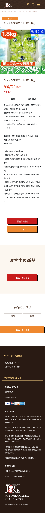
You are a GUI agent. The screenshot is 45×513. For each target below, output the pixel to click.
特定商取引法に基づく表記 (17, 458)
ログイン (22, 230)
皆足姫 (13, 316)
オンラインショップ (11, 11)
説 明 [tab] (13, 98)
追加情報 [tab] (32, 98)
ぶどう (32, 316)
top (2, 11)
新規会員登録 (22, 221)
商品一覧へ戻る (22, 330)
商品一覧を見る (22, 278)
